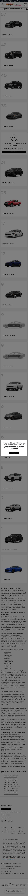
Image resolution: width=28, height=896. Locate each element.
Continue (14, 453)
